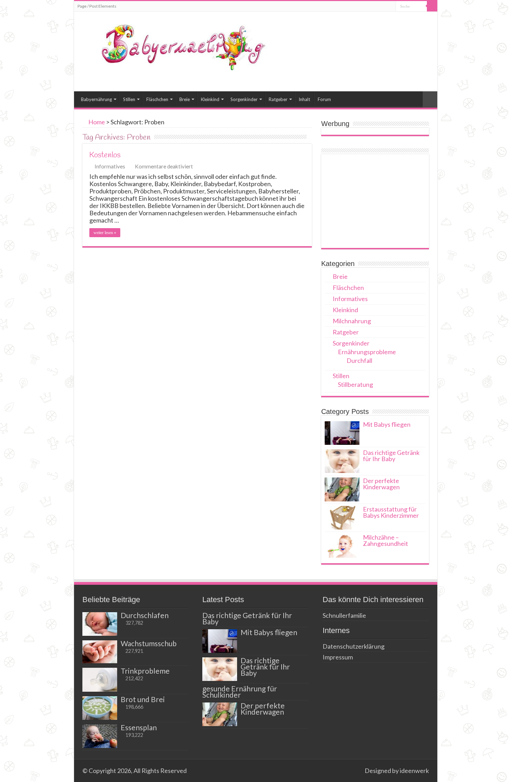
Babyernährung (96, 99)
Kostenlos (105, 155)
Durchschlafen (145, 615)
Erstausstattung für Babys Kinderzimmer (391, 512)
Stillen (129, 99)
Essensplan (139, 727)
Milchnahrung (352, 321)
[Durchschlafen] (99, 624)
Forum (324, 99)
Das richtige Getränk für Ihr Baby (391, 456)
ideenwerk (414, 770)
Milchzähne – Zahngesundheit (385, 540)
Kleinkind (210, 99)
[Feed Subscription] (310, 137)
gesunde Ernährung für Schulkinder (239, 691)
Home (96, 122)
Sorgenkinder (244, 99)
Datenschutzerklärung (353, 646)
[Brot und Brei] (99, 708)
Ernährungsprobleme (367, 352)
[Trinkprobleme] (99, 679)
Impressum (338, 657)
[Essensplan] (99, 736)
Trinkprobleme (145, 670)
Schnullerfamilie (344, 615)
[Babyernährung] (173, 46)
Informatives (110, 166)
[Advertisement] (375, 201)
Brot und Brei (143, 699)
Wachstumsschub (149, 643)
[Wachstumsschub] (99, 651)
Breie (184, 99)
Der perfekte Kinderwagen (381, 484)
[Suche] (432, 6)
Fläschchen (157, 99)
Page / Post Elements (97, 6)
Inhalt (304, 99)
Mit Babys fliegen (387, 424)
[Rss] (356, 770)
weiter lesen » (105, 232)
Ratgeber (278, 99)
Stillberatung (355, 384)
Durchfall (359, 360)
